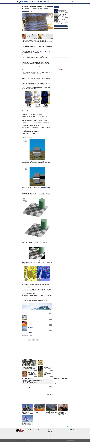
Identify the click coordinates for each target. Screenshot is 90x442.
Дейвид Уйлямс (41, 49)
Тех (47, 1)
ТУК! (38, 382)
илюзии (44, 334)
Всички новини (60, 26)
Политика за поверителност (50, 433)
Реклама (29, 430)
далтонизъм (27, 334)
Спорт (41, 1)
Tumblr (23, 334)
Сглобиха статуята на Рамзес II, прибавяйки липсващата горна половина (48, 368)
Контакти (29, 429)
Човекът (37, 3)
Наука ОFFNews (25, 11)
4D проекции (30, 315)
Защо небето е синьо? (32, 327)
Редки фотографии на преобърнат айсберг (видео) (34, 310)
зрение (41, 334)
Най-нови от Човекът (28, 33)
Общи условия (50, 429)
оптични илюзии (25, 335)
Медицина (41, 3)
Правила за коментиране (50, 431)
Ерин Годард (24, 262)
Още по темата (26, 304)
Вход (38, 429)
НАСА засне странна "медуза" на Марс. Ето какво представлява (62, 15)
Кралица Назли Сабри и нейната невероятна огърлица (62, 20)
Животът (33, 3)
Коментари (26, 378)
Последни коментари (61, 378)
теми (32, 335)
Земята (30, 3)
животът (37, 334)
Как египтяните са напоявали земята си (46, 35)
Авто (45, 1)
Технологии (46, 3)
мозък (47, 334)
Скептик (53, 3)
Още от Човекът (27, 359)
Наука (33, 1)
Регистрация (40, 430)
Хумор (56, 3)
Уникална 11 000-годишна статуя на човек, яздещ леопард (31, 35)
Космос (18, 3)
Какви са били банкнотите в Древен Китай (48, 373)
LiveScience (36, 52)
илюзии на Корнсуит (43, 187)
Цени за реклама (30, 431)
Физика (21, 3)
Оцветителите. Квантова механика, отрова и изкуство (38, 321)
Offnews (37, 1)
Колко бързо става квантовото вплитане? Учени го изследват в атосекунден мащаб (60, 383)
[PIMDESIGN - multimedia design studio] (70, 441)
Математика (26, 3)
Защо (50, 3)
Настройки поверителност (50, 435)
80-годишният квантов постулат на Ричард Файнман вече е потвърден (62, 11)
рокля (30, 335)
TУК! (33, 381)
